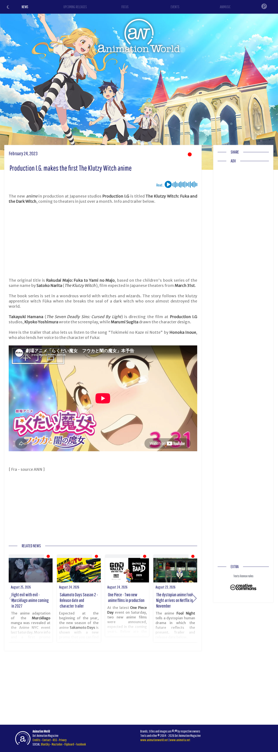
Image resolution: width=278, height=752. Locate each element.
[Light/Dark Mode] (9, 7)
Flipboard (69, 744)
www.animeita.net (180, 740)
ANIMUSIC (225, 7)
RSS (55, 740)
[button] (194, 598)
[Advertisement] (103, 241)
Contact (46, 740)
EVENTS (175, 7)
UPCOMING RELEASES (75, 7)
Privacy (63, 740)
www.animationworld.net (154, 740)
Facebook (81, 744)
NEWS (25, 7)
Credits (36, 740)
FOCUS (125, 7)
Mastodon (57, 744)
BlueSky (45, 744)
